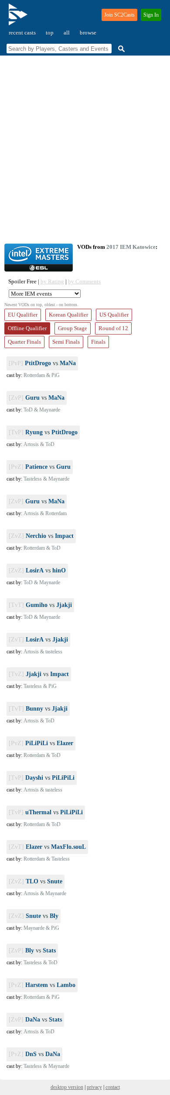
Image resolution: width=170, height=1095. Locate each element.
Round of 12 (113, 328)
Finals (98, 341)
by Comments (84, 281)
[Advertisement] (85, 149)
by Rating (52, 281)
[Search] (120, 48)
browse (88, 32)
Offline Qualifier (27, 328)
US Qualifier (114, 314)
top (50, 32)
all (67, 32)
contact (112, 1087)
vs (42, 363)
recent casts (22, 32)
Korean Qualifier (68, 314)
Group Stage (72, 328)
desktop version (67, 1087)
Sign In (151, 15)
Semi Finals (66, 341)
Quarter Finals (24, 341)
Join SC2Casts (119, 15)
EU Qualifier (22, 314)
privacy (94, 1087)
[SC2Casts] (19, 18)
